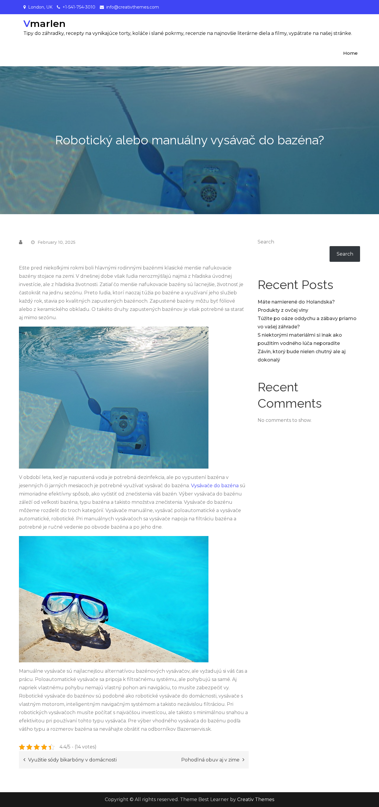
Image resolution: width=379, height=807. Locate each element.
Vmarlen (44, 23)
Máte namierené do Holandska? (296, 302)
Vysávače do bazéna (215, 485)
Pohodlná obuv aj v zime (210, 760)
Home (350, 53)
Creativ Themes (255, 799)
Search (266, 242)
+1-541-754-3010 (78, 7)
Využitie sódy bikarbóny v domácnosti (72, 760)
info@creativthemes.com (132, 7)
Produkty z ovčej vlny (283, 310)
